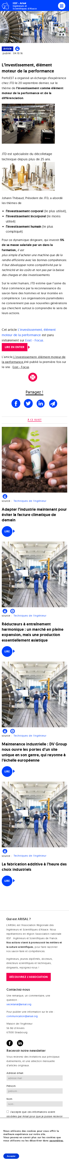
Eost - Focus (34, 340)
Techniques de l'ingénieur (30, 501)
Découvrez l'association (28, 977)
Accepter (11, 1156)
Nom (9, 1099)
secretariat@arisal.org (19, 1004)
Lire (7, 531)
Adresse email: (15, 1072)
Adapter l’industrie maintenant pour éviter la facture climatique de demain (34, 515)
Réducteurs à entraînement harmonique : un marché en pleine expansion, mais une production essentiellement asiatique (32, 632)
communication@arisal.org (22, 1016)
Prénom (11, 1085)
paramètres (56, 1140)
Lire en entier (14, 347)
